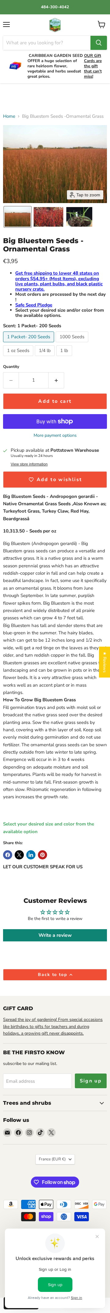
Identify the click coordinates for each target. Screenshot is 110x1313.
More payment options (55, 435)
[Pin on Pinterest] (42, 854)
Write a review (55, 935)
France (52, 1159)
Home (9, 116)
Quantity (11, 367)
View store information (29, 464)
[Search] (98, 43)
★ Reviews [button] (105, 662)
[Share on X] (19, 854)
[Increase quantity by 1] (56, 380)
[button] (17, 216)
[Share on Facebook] (7, 854)
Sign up (91, 1080)
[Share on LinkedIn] (30, 854)
